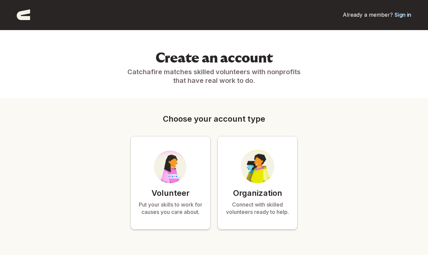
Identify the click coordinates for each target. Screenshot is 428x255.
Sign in (403, 14)
